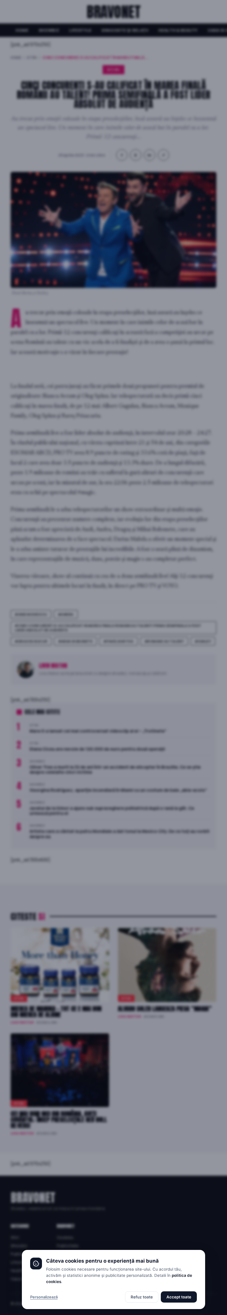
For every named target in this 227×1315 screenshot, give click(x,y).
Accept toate (178, 1297)
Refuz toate (142, 1297)
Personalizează (44, 1297)
